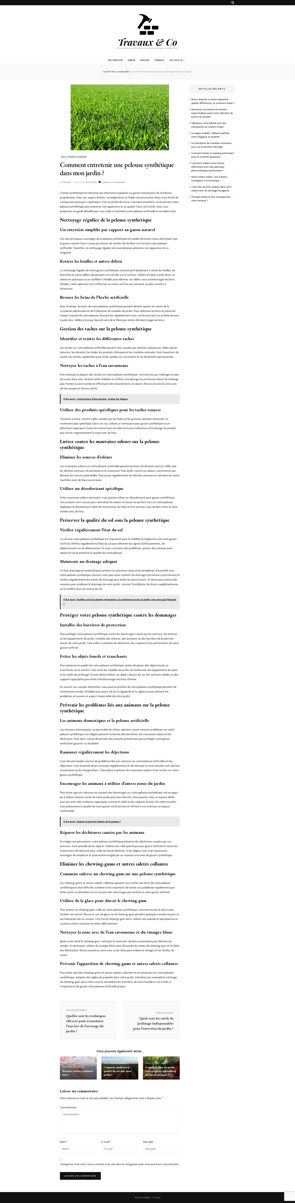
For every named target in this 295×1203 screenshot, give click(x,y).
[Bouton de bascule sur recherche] (232, 2)
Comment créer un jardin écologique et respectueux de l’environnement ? (160, 1071)
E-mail (105, 1142)
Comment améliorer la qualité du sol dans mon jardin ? (117, 1071)
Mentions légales (143, 1197)
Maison (144, 60)
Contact (156, 1197)
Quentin (67, 182)
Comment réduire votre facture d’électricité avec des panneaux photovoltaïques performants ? (207, 167)
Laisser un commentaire (113, 182)
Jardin (131, 60)
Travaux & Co (147, 42)
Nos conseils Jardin (73, 157)
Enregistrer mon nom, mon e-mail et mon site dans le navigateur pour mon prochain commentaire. (120, 1164)
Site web (148, 1142)
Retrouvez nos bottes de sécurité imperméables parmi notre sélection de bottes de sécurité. (212, 113)
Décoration (115, 60)
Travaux (159, 60)
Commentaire (68, 1107)
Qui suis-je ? (177, 60)
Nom (63, 1142)
